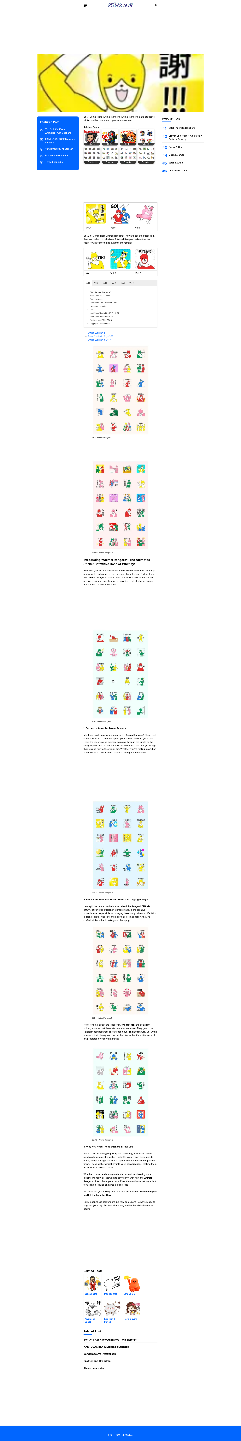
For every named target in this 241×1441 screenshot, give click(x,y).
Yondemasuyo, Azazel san (100, 1353)
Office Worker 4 (96, 332)
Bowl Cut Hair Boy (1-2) (100, 336)
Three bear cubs (94, 1368)
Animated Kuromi (178, 170)
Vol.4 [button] (114, 283)
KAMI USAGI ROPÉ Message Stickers (106, 1346)
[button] (156, 5)
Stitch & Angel (176, 162)
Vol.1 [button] (88, 283)
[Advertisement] (120, 30)
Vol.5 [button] (123, 283)
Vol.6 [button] (131, 283)
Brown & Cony (176, 147)
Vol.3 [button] (105, 283)
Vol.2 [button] (96, 283)
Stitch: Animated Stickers (182, 128)
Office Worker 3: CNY (99, 339)
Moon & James (176, 154)
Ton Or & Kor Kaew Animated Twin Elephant (110, 1339)
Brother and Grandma (97, 1361)
